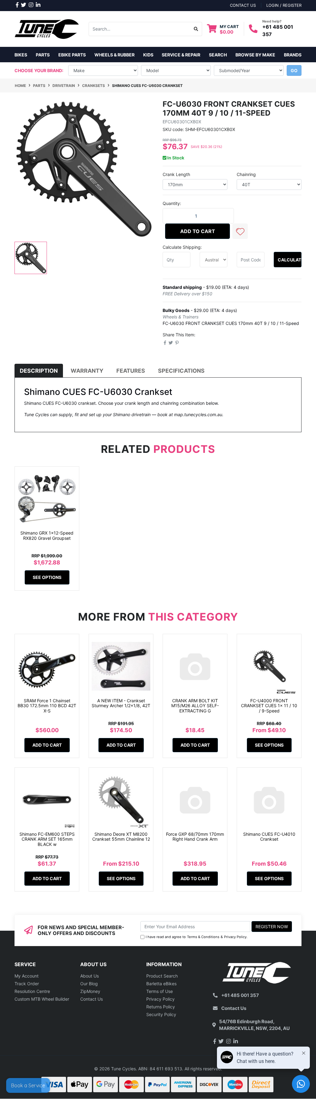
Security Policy (161, 1014)
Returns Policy (160, 1006)
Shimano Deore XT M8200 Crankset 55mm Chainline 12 (121, 836)
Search (218, 54)
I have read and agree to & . (196, 937)
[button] (240, 231)
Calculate (289, 259)
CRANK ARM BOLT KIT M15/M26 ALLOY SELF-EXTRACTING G (195, 706)
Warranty (87, 370)
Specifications (181, 370)
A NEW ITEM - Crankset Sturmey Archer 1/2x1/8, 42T (121, 703)
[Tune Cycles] (47, 28)
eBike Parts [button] (72, 54)
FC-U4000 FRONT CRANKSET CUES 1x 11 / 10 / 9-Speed (269, 706)
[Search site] (196, 29)
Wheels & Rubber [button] (114, 54)
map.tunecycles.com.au (198, 414)
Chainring (246, 174)
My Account (27, 975)
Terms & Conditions (203, 937)
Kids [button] (148, 54)
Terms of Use (159, 991)
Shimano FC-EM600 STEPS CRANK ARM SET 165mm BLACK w (47, 839)
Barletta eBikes (161, 983)
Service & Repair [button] (181, 54)
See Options (47, 577)
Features (130, 370)
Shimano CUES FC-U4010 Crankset (269, 836)
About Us (89, 975)
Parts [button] (43, 54)
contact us (243, 5)
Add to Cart (197, 231)
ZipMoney (90, 991)
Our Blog (89, 983)
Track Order (27, 983)
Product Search (162, 975)
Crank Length (176, 174)
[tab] (39, 371)
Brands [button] (292, 54)
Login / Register (283, 5)
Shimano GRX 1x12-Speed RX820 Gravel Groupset (46, 535)
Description (39, 370)
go (294, 70)
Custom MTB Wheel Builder (42, 999)
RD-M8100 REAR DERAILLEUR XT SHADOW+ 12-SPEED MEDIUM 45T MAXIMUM (55, 1070)
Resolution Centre (32, 991)
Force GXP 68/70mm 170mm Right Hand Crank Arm (195, 836)
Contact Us (91, 999)
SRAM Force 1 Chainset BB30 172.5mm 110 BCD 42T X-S (47, 706)
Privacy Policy (235, 937)
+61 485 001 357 (240, 995)
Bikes (21, 54)
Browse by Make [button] (255, 54)
